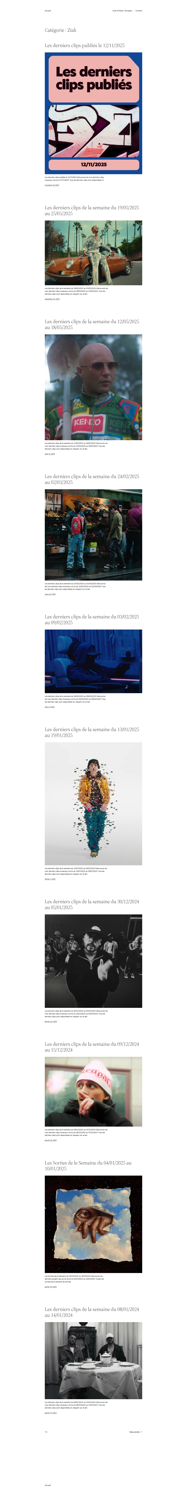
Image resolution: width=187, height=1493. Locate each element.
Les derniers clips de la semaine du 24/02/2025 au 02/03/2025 (92, 479)
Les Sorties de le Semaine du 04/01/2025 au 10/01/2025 (88, 1166)
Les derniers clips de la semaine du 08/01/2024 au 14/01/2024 (92, 1312)
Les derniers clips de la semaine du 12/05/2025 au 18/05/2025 (92, 324)
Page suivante (135, 1432)
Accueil (48, 11)
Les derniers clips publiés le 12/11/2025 (85, 45)
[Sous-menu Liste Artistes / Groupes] (132, 10)
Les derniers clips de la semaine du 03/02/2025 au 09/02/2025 (92, 619)
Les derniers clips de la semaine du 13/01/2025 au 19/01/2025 (92, 732)
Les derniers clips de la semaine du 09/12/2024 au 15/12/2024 (92, 1047)
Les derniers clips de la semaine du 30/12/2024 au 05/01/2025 (92, 904)
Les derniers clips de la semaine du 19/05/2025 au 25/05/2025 (92, 210)
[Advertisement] (93, 1449)
